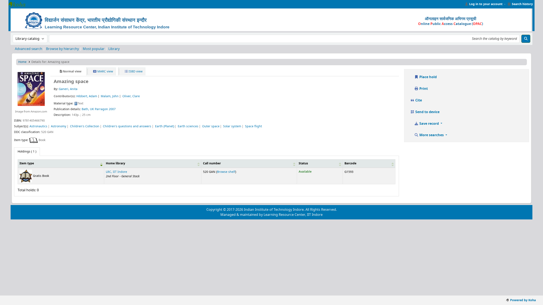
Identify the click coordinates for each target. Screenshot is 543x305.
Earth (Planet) (164, 126)
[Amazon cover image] (31, 88)
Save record (429, 123)
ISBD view (135, 71)
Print (423, 88)
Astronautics (38, 126)
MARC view (105, 71)
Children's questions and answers (127, 126)
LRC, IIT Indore (116, 172)
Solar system (232, 126)
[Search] (525, 39)
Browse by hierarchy (62, 48)
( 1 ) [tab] (27, 151)
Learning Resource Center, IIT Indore (19, 4)
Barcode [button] (350, 163)
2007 (112, 109)
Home (22, 62)
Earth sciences (188, 126)
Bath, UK (88, 109)
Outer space (211, 126)
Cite (418, 100)
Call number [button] (212, 163)
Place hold (427, 77)
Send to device (426, 112)
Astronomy (58, 126)
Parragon (101, 109)
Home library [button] (115, 163)
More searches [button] (431, 135)
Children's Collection (84, 126)
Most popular (94, 48)
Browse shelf (226, 172)
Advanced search (28, 48)
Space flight (253, 126)
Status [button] (303, 163)
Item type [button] (27, 163)
